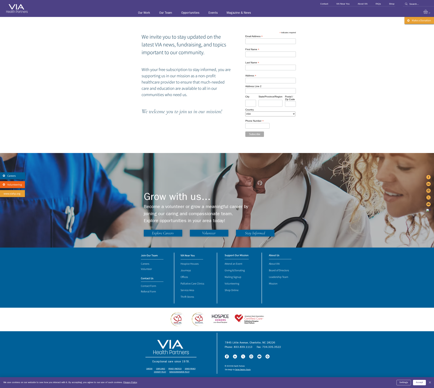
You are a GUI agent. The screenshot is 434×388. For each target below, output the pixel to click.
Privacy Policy (130, 382)
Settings (403, 382)
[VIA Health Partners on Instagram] (428, 191)
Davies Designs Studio (243, 370)
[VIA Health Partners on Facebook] (428, 177)
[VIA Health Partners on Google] (428, 211)
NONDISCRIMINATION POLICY (179, 372)
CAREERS (149, 369)
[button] (323, 4)
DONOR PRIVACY (190, 369)
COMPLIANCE (160, 369)
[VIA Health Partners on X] (428, 197)
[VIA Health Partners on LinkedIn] (428, 184)
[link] (428, 11)
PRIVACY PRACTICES (175, 369)
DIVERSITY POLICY (160, 372)
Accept (419, 382)
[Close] (430, 382)
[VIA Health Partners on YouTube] (428, 204)
